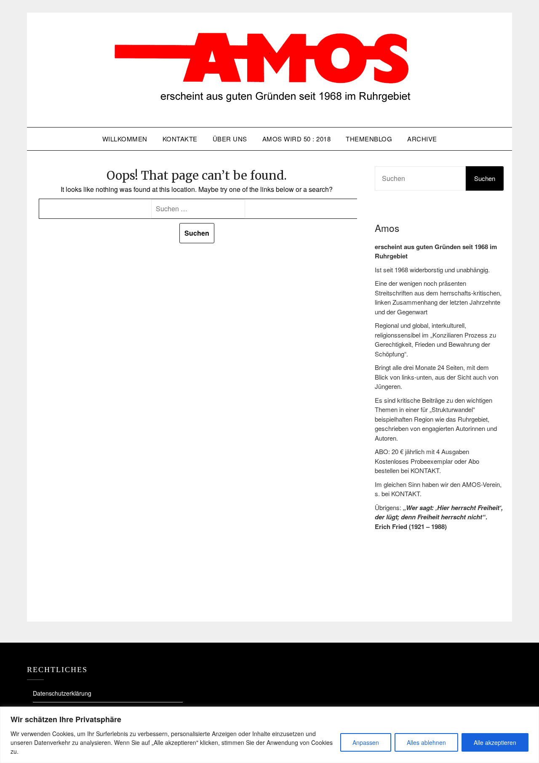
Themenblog (369, 138)
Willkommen (124, 138)
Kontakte (180, 138)
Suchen (484, 178)
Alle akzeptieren (495, 742)
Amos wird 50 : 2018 (296, 138)
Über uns (230, 138)
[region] (269, 735)
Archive (422, 138)
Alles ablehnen (426, 742)
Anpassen (365, 742)
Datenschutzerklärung (62, 693)
